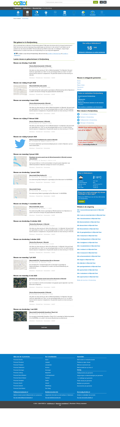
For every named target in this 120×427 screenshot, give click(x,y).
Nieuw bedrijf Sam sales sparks (38, 85)
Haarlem (47, 378)
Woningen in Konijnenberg (87, 123)
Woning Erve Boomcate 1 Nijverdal (39, 242)
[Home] (20, 3)
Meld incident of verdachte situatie (86, 359)
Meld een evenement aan (83, 365)
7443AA (53, 94)
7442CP (53, 113)
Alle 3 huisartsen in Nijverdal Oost (87, 236)
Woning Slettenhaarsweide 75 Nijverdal (40, 66)
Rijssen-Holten (81, 85)
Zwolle (47, 380)
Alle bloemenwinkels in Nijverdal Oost (88, 222)
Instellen (81, 201)
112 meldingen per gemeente (84, 378)
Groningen (48, 370)
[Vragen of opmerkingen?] (105, 2)
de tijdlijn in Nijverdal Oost (54, 53)
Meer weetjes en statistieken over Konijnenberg (90, 107)
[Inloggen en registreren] (101, 2)
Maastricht (48, 372)
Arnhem (47, 367)
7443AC (53, 131)
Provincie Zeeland (18, 385)
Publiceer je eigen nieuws (83, 362)
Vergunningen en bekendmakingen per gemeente (90, 375)
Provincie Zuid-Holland (19, 388)
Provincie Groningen (18, 370)
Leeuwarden (48, 365)
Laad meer (44, 327)
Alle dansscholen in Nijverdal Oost (87, 225)
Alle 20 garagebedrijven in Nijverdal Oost (89, 232)
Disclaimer (73, 403)
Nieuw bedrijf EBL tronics (36, 206)
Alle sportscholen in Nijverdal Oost (87, 270)
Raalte (78, 83)
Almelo (79, 81)
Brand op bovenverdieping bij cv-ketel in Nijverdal (43, 139)
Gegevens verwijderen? (62, 403)
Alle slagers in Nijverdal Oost (85, 260)
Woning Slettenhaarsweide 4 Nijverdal (40, 103)
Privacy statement (82, 403)
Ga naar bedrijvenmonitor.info (53, 397)
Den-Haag (48, 388)
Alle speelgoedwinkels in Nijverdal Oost (89, 266)
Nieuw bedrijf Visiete (35, 189)
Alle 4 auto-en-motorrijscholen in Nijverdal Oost (91, 215)
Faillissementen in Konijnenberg (88, 120)
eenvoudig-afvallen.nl (90, 144)
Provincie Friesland (18, 365)
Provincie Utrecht (17, 383)
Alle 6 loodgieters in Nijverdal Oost (87, 242)
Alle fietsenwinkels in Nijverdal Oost (88, 229)
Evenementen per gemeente (84, 386)
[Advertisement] (44, 342)
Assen (46, 359)
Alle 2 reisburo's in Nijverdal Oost (87, 249)
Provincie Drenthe (18, 359)
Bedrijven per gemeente (83, 383)
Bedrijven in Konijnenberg (87, 117)
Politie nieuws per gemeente (84, 380)
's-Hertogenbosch (49, 375)
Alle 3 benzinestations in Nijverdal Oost (88, 218)
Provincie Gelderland (18, 367)
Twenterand (80, 87)
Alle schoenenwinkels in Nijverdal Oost (88, 256)
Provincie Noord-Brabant (19, 375)
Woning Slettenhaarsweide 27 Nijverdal (40, 292)
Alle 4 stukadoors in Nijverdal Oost (87, 273)
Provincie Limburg (18, 372)
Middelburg (48, 385)
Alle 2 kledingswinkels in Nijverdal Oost (89, 239)
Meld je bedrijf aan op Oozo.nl (85, 367)
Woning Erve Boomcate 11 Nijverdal (39, 224)
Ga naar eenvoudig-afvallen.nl (85, 397)
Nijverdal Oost (37, 8)
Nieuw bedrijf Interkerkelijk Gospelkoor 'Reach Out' (43, 312)
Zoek (95, 2)
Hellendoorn (27, 8)
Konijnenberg (25, 18)
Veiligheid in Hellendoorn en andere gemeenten (92, 52)
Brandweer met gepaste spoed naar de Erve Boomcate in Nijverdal (47, 278)
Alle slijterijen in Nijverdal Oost (86, 263)
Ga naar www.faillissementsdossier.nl (23, 397)
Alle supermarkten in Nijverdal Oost (87, 277)
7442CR (53, 77)
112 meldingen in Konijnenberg (88, 114)
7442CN (53, 182)
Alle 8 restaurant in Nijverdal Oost (87, 253)
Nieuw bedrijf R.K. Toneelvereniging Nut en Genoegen (44, 260)
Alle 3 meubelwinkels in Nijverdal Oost (88, 246)
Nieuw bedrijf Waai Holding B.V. (38, 175)
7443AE (53, 215)
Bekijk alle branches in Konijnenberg (86, 280)
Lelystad (47, 362)
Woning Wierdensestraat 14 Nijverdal (39, 121)
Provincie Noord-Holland (19, 378)
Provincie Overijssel (18, 380)
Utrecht (47, 383)
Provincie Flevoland (18, 362)
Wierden (79, 89)
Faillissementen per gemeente (85, 373)
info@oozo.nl (51, 403)
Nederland (18, 8)
